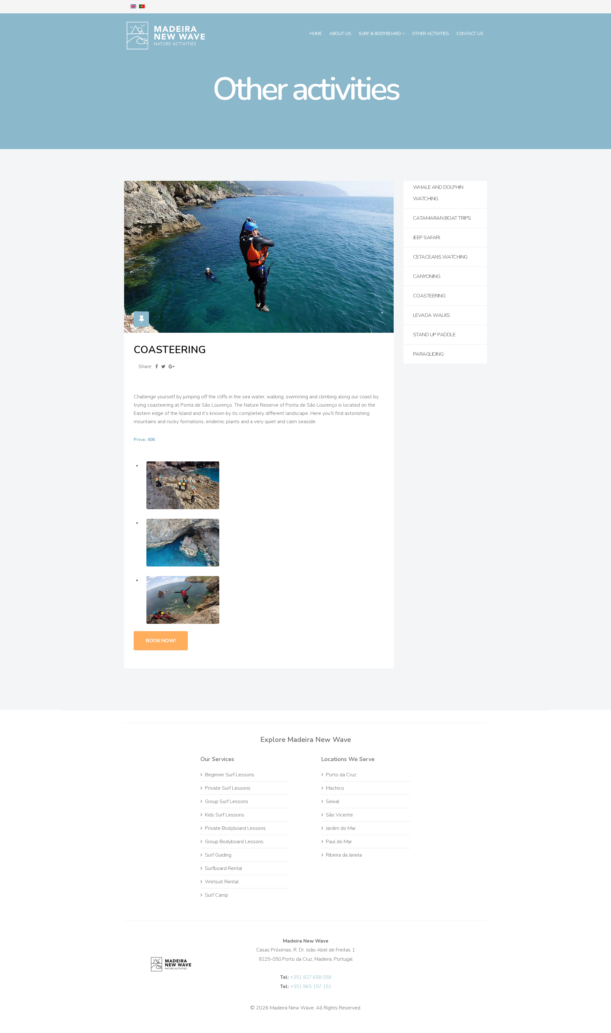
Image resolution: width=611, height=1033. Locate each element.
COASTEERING (429, 295)
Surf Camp (216, 895)
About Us (340, 34)
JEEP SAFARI (426, 237)
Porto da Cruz (341, 774)
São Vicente (339, 814)
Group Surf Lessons (226, 801)
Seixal (332, 801)
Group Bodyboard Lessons (234, 841)
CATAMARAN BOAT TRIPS (442, 218)
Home (316, 34)
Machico (335, 788)
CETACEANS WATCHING (440, 256)
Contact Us (469, 34)
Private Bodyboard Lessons (235, 828)
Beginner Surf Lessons (229, 774)
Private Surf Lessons (227, 788)
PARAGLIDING (428, 354)
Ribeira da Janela (344, 854)
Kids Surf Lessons (224, 814)
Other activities (430, 34)
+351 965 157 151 (310, 986)
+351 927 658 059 (310, 977)
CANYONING (426, 276)
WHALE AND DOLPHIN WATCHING (438, 193)
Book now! (161, 640)
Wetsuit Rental (222, 881)
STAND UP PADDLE (434, 334)
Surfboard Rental (223, 868)
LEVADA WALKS (431, 315)
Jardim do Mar (341, 828)
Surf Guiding (218, 854)
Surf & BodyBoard (380, 34)
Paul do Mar (339, 841)
